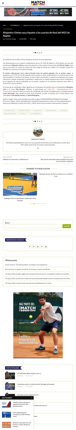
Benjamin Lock (38, 110)
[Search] (73, 3)
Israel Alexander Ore (10, 113)
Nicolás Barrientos (35, 113)
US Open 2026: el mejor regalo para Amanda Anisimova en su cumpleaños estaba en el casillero (37, 274)
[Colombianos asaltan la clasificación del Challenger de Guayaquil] (10, 386)
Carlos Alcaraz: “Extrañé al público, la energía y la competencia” (26, 265)
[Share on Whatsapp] (41, 53)
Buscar (7, 223)
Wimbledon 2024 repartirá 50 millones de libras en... (32, 405)
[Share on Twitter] (39, 53)
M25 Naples (23, 113)
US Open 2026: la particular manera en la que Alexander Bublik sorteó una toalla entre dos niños (37, 278)
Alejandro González (24, 110)
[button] (5, 188)
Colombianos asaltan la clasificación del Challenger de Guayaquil (35, 384)
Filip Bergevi (63, 110)
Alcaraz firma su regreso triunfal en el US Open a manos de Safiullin (27, 269)
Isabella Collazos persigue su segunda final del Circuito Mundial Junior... (21, 404)
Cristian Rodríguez (51, 110)
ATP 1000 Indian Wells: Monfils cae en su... (29, 373)
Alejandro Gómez (9, 110)
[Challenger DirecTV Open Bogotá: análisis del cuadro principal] (20, 184)
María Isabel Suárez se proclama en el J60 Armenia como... (21, 414)
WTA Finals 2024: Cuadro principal (27, 416)
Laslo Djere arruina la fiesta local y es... (28, 395)
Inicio (4, 25)
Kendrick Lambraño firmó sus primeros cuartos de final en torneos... (22, 424)
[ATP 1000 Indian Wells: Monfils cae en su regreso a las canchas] (10, 376)
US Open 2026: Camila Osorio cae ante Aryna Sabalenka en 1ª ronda (28, 283)
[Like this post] (35, 53)
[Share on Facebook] (37, 53)
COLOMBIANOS (14, 25)
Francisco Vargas (10, 39)
